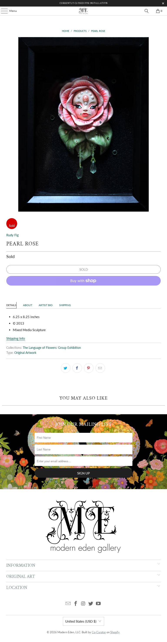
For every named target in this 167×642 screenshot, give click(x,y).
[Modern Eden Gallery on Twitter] (91, 604)
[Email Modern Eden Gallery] (68, 604)
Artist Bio (46, 305)
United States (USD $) (80, 621)
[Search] (146, 11)
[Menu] (2, 11)
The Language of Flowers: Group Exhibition (52, 347)
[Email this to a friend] (100, 368)
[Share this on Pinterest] (89, 368)
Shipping (65, 305)
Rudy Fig (12, 235)
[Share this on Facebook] (77, 368)
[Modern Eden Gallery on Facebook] (75, 604)
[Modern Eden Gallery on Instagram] (83, 604)
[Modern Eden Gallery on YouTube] (98, 604)
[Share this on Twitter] (65, 368)
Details (11, 305)
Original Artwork (25, 352)
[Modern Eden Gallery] (83, 11)
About (27, 305)
